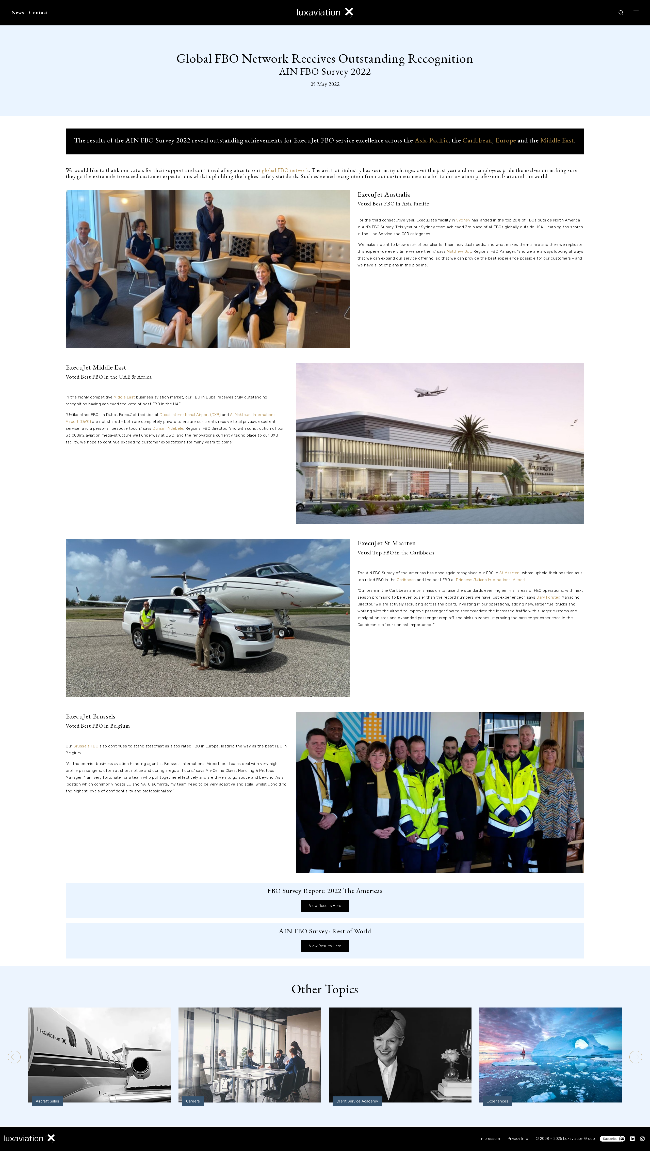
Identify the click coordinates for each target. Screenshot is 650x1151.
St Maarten (509, 573)
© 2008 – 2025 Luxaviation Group (565, 1138)
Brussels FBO (85, 746)
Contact (38, 12)
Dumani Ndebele (168, 428)
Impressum (490, 1138)
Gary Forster (548, 597)
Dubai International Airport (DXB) (190, 414)
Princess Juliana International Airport (491, 580)
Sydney (463, 220)
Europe (505, 140)
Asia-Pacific (432, 140)
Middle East (557, 140)
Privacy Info (518, 1138)
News (17, 12)
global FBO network (285, 170)
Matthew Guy (459, 251)
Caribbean (477, 140)
